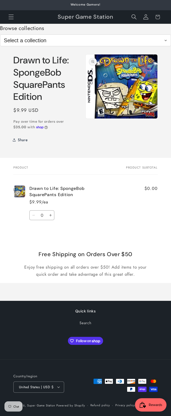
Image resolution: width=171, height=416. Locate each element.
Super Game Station (41, 405)
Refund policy (100, 405)
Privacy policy (125, 405)
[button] (11, 17)
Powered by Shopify (70, 405)
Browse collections (22, 28)
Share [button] (23, 140)
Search (85, 323)
